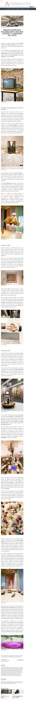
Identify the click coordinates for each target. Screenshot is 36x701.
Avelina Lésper (20, 655)
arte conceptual (6, 655)
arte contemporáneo (11, 655)
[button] (2, 13)
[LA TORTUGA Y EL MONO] (6, 691)
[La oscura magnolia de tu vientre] (17, 691)
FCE (1, 1)
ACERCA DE (27, 9)
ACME (2, 655)
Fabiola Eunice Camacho (6, 38)
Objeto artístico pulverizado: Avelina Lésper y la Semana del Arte (12, 32)
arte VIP (17, 655)
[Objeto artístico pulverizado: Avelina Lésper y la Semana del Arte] (12, 21)
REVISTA (8, 9)
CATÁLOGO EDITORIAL (22, 9)
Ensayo (3, 694)
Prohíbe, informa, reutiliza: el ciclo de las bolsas (5, 661)
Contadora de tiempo (19, 660)
